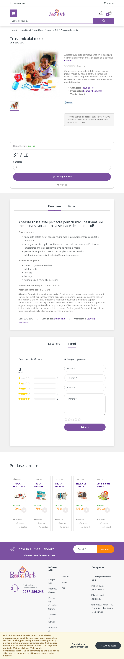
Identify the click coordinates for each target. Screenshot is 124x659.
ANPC (65, 582)
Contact (110, 3)
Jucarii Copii (26, 30)
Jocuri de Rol (52, 30)
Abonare (105, 549)
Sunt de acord (109, 645)
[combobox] (51, 21)
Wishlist (63, 184)
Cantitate (17, 161)
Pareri (72, 206)
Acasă (14, 30)
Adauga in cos (64, 176)
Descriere (54, 206)
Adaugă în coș (23, 510)
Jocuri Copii (38, 30)
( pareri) (81, 66)
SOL (64, 588)
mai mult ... (69, 60)
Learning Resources (92, 90)
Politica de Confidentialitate (79, 645)
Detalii (21, 523)
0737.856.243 (19, 3)
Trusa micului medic (69, 30)
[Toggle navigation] (13, 13)
